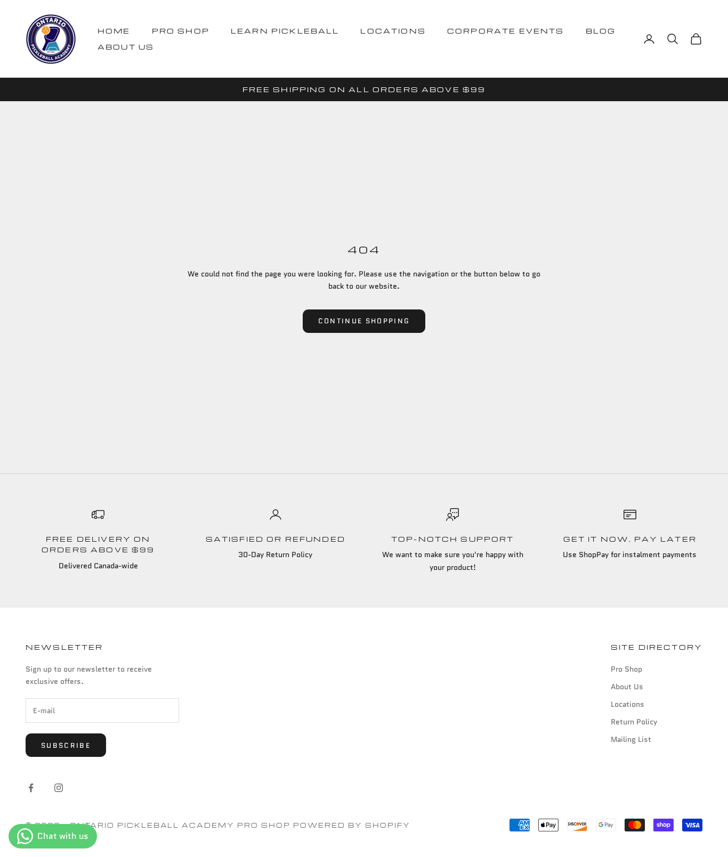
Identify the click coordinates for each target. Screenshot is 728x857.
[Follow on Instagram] (58, 787)
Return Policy (634, 721)
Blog (601, 30)
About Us (126, 46)
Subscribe (66, 745)
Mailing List (631, 739)
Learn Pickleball (285, 30)
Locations (392, 30)
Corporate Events (505, 30)
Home (114, 30)
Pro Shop (180, 30)
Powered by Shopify (351, 825)
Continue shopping (364, 321)
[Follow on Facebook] (31, 787)
